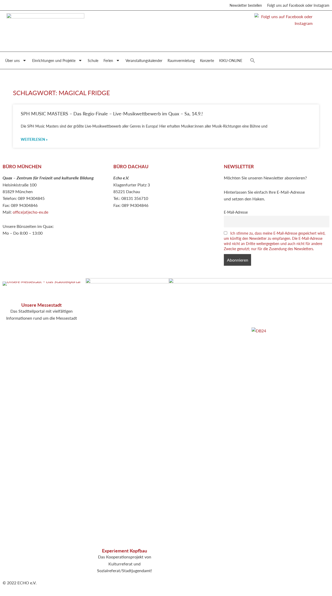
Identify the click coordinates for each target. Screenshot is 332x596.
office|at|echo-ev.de (30, 212)
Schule (93, 60)
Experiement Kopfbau (124, 550)
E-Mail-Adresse (236, 212)
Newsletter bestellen (246, 5)
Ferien (108, 60)
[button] (252, 60)
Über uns (12, 60)
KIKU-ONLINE (230, 60)
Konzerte (207, 60)
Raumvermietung (181, 60)
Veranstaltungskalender (144, 60)
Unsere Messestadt (41, 304)
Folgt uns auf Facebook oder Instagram (298, 5)
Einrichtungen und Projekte (53, 60)
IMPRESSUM (264, 281)
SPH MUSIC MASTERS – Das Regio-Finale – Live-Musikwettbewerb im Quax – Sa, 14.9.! (112, 113)
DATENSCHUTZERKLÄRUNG (279, 288)
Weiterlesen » (34, 139)
